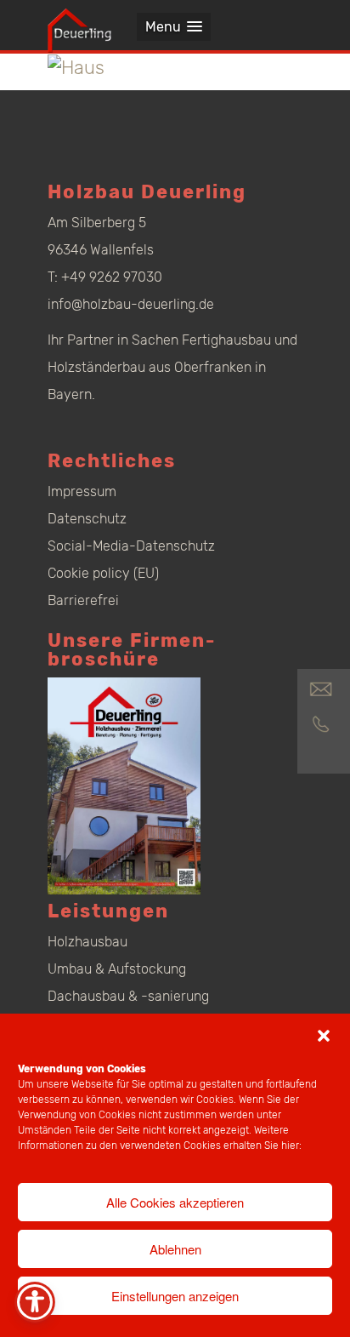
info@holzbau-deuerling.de (131, 304)
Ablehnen (175, 1249)
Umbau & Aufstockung (117, 969)
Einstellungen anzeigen (175, 1296)
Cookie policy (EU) (103, 573)
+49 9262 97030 (111, 277)
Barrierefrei (83, 600)
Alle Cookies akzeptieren (175, 1202)
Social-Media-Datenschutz (131, 546)
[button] (323, 1035)
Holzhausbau (87, 942)
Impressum (82, 491)
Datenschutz (87, 519)
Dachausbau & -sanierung (128, 996)
